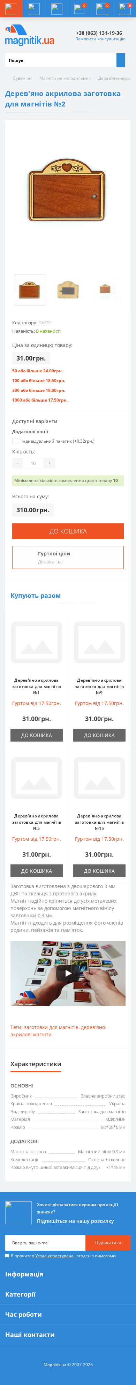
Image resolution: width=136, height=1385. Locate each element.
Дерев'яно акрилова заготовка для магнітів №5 (36, 822)
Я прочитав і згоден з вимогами (63, 1256)
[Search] (120, 60)
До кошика (68, 531)
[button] (56, 8)
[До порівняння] (61, 767)
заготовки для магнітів (51, 1027)
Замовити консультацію (101, 39)
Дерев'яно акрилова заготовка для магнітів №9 (99, 686)
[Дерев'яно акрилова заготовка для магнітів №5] (37, 779)
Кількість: (23, 451)
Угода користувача (54, 1256)
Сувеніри (22, 78)
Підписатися (108, 1242)
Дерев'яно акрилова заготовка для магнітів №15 (99, 822)
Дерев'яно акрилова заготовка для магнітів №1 (36, 686)
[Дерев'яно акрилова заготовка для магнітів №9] (99, 644)
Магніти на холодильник (65, 78)
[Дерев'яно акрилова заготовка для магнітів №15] (99, 779)
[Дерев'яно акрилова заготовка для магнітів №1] (37, 644)
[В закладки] (61, 757)
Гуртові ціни (54, 553)
